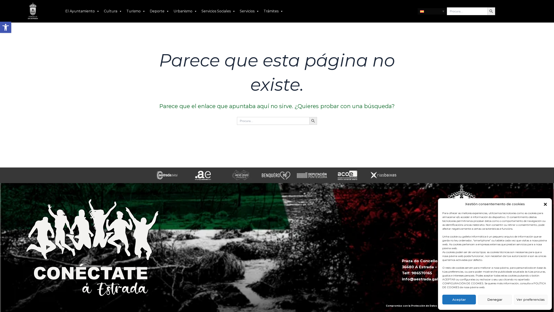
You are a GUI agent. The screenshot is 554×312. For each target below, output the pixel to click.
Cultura (110, 11)
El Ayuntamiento (80, 11)
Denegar (494, 299)
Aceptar (459, 299)
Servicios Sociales (216, 11)
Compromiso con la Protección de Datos (411, 305)
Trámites (271, 11)
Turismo (133, 11)
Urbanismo (183, 11)
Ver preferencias (531, 299)
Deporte (157, 11)
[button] (5, 27)
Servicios (247, 11)
